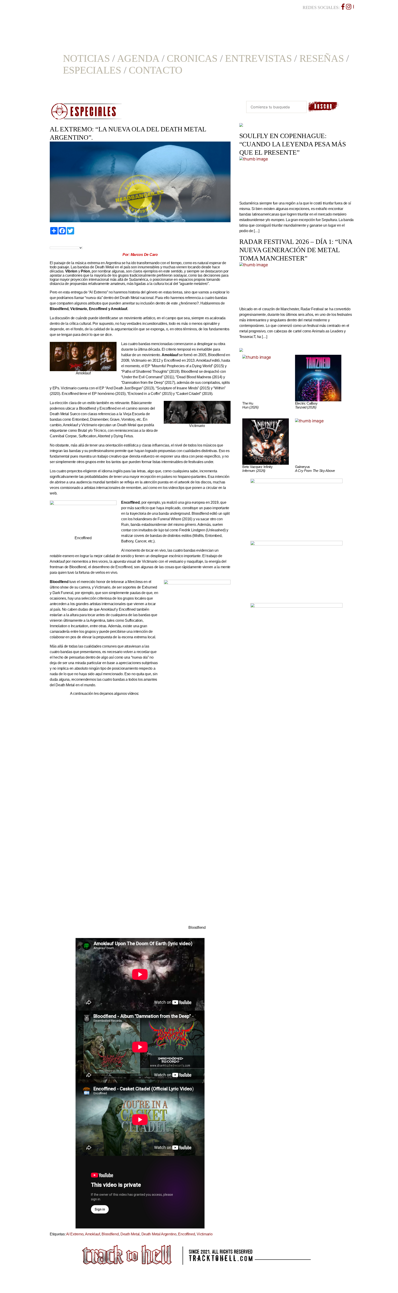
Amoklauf (92, 1234)
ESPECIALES (92, 70)
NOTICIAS (86, 58)
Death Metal (130, 1234)
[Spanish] (67, 242)
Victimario (204, 1234)
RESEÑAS (321, 58)
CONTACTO (155, 70)
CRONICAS (192, 58)
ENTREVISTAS (258, 58)
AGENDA (138, 58)
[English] (57, 242)
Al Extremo (74, 1234)
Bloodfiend (110, 1234)
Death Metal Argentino (158, 1234)
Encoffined (186, 1234)
